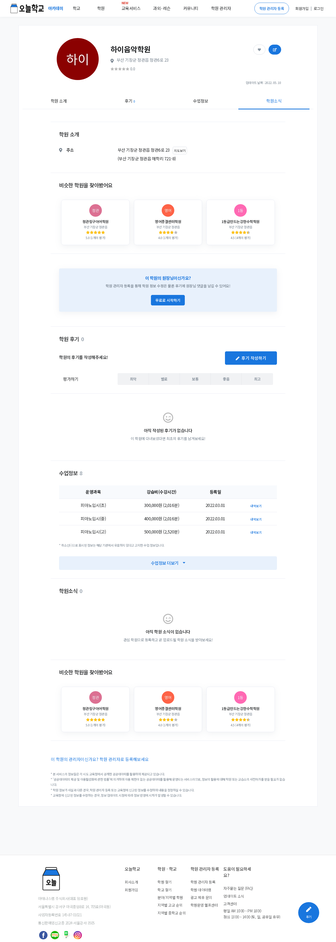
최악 (133, 379)
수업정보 (200, 101)
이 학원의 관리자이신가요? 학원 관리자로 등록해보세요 (100, 759)
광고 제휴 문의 (201, 897)
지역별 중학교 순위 (172, 912)
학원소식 (273, 101)
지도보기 (180, 150)
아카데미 (56, 8)
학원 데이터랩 (201, 889)
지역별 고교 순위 (170, 905)
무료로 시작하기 (167, 300)
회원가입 (131, 889)
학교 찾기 (165, 889)
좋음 (226, 379)
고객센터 (230, 903)
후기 (130, 101)
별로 (164, 379)
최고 (257, 379)
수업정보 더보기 (164, 563)
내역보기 (256, 506)
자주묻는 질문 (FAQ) (238, 888)
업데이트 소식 (233, 896)
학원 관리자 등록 (271, 8)
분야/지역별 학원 (170, 897)
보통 (195, 379)
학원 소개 (59, 101)
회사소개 (131, 882)
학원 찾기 (165, 882)
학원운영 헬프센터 (204, 905)
